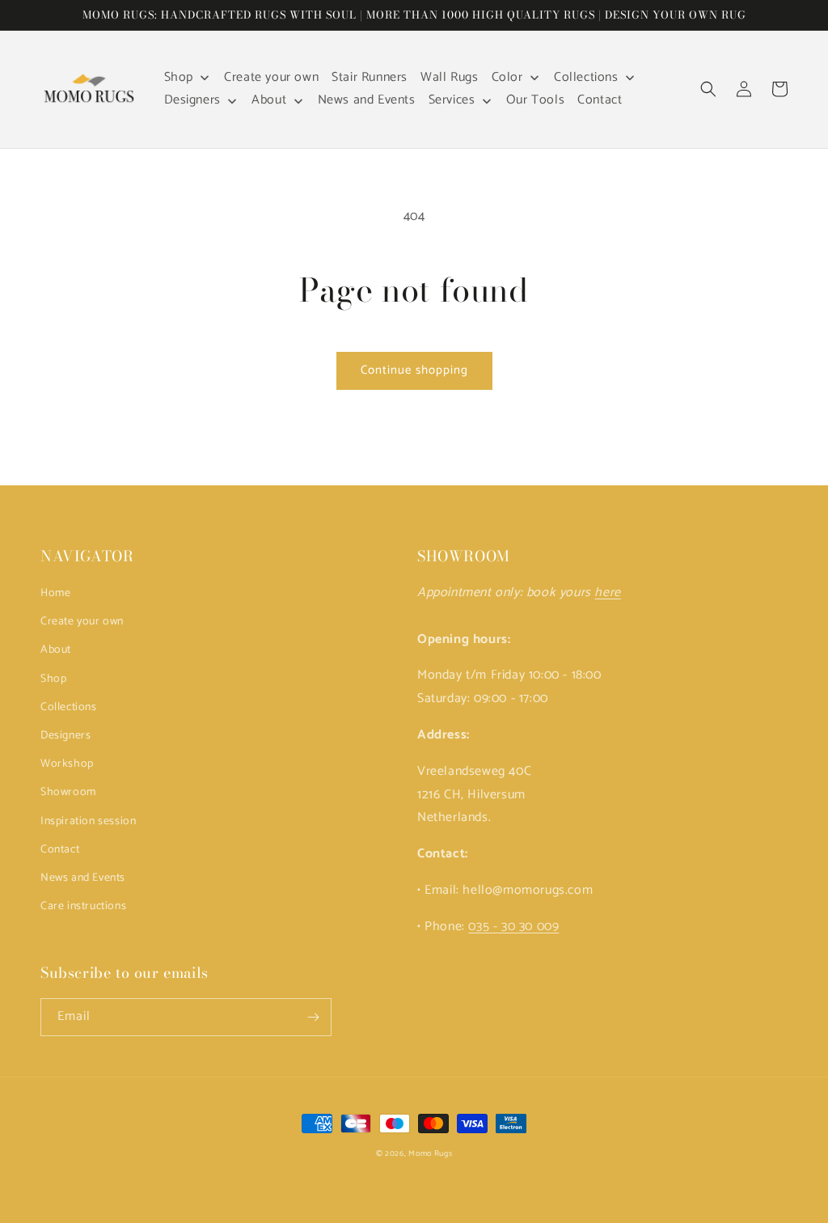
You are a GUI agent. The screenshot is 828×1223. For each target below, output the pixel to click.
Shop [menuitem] (178, 77)
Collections (68, 707)
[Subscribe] (313, 1017)
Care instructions (83, 906)
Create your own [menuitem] (271, 77)
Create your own (82, 621)
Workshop (67, 764)
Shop (53, 679)
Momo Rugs (430, 1153)
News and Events (82, 878)
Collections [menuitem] (586, 77)
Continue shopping (414, 370)
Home (55, 593)
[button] (708, 89)
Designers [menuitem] (192, 100)
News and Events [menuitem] (367, 100)
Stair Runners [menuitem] (370, 77)
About (55, 650)
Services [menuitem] (452, 100)
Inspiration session (88, 821)
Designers (65, 735)
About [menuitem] (268, 100)
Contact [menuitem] (599, 100)
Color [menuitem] (507, 77)
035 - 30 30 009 (513, 926)
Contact (59, 849)
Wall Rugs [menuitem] (449, 77)
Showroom (68, 792)
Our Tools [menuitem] (535, 100)
